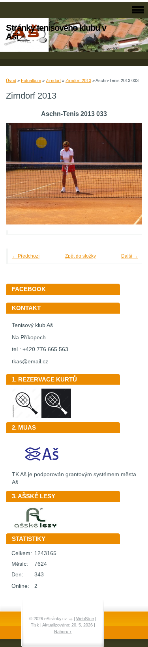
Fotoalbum (31, 80)
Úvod (11, 80)
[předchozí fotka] (23, 174)
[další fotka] (125, 174)
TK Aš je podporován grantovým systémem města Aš (74, 478)
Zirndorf (53, 80)
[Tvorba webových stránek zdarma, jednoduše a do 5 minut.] (71, 619)
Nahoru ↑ (63, 631)
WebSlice (85, 618)
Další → (129, 256)
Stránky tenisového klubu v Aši (56, 32)
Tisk (35, 625)
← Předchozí (25, 256)
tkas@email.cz (30, 362)
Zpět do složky (80, 256)
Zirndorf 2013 (78, 80)
